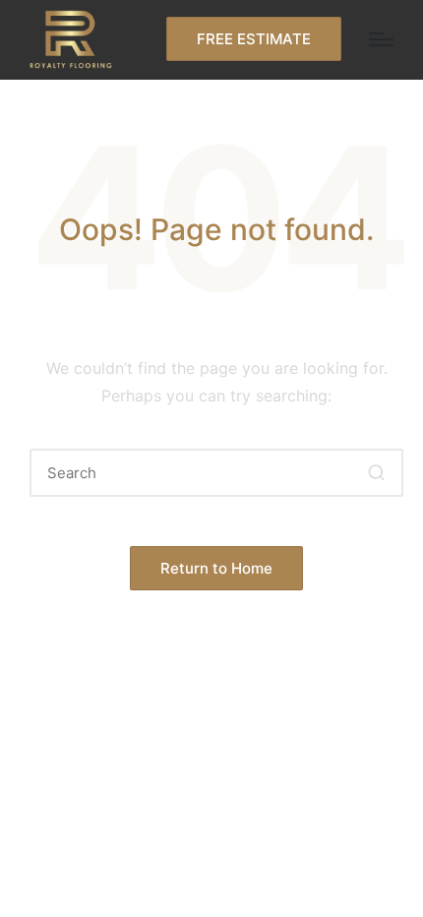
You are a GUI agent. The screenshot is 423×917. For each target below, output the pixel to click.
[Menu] (381, 39)
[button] (253, 39)
